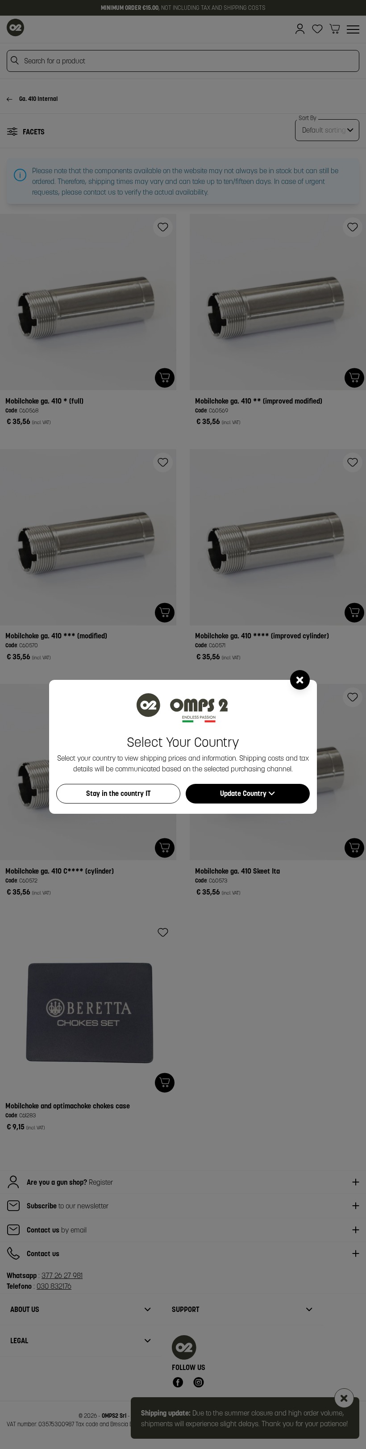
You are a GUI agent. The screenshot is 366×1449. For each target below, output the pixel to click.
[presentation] (183, 724)
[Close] (300, 680)
